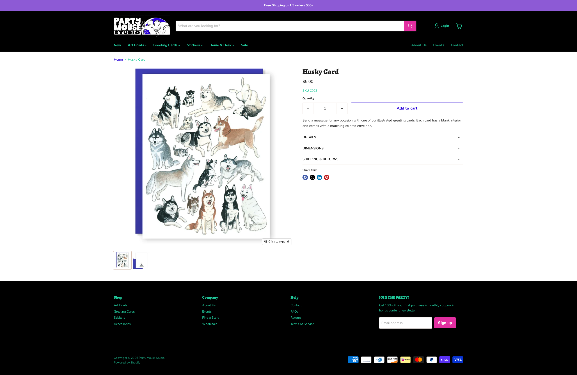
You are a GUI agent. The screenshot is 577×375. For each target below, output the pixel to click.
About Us (418, 45)
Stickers (194, 45)
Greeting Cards (165, 45)
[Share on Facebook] (305, 177)
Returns (296, 318)
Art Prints (136, 45)
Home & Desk (220, 45)
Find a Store (210, 318)
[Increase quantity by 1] (342, 108)
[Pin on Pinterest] (326, 177)
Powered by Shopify (127, 363)
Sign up (445, 322)
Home (118, 60)
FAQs (294, 311)
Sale (244, 45)
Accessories (122, 324)
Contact (457, 45)
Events (438, 45)
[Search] (410, 26)
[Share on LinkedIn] (319, 177)
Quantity (308, 98)
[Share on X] (312, 177)
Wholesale (209, 324)
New (117, 45)
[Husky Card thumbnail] (122, 260)
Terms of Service (302, 324)
